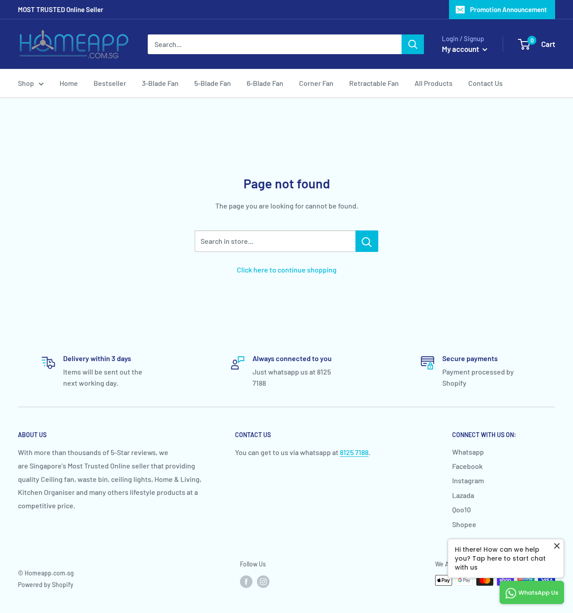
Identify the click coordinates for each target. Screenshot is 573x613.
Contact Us (485, 83)
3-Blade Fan (160, 83)
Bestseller (110, 83)
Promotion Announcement (508, 9)
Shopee (464, 524)
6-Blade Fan (265, 83)
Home (69, 83)
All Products (434, 83)
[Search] (413, 44)
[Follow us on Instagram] (263, 581)
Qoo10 (461, 509)
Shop (26, 83)
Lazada (463, 495)
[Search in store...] (366, 241)
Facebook (467, 466)
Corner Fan (316, 83)
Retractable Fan (374, 83)
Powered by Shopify (45, 584)
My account (461, 48)
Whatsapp (468, 451)
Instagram (468, 480)
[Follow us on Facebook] (246, 581)
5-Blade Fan (212, 83)
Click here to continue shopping (287, 269)
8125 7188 (354, 452)
